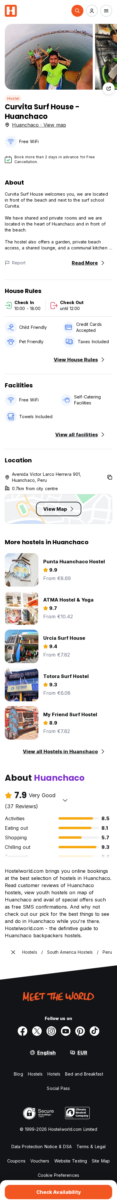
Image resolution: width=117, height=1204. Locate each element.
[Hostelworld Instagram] (51, 1031)
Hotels (53, 1073)
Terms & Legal (91, 1146)
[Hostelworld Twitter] (37, 1031)
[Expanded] (13, 952)
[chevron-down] (65, 800)
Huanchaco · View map (39, 125)
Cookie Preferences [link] (58, 1175)
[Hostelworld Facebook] (22, 1031)
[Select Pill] (77, 11)
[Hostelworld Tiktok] (94, 1031)
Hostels (35, 1073)
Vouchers (40, 1160)
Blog (18, 1073)
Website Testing (70, 1160)
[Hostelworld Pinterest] (80, 1031)
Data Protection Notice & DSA (41, 1146)
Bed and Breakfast (84, 1073)
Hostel (13, 98)
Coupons (16, 1160)
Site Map (101, 1160)
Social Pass (58, 1088)
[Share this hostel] (109, 88)
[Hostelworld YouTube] (65, 1031)
